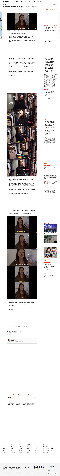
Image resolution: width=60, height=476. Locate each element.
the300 (25, 1)
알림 (51, 459)
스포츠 (52, 446)
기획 (35, 452)
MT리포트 (17, 1)
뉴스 (27, 446)
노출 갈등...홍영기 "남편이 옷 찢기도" (49, 170)
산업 (43, 448)
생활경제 (47, 448)
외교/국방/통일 (13, 450)
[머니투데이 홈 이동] (6, 465)
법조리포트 (20, 448)
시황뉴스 (4, 446)
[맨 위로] (58, 472)
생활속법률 (20, 450)
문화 (47, 452)
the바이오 (34, 1)
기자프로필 (52, 454)
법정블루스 (20, 452)
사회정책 (47, 450)
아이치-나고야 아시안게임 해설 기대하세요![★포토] (50, 233)
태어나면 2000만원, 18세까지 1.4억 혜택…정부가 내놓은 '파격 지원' (49, 104)
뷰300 (12, 454)
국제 (47, 454)
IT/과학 (44, 454)
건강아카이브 (28, 452)
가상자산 (4, 452)
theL (29, 1)
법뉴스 (20, 446)
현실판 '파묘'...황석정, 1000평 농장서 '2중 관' (50, 175)
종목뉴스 (4, 448)
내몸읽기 (28, 448)
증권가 (4, 454)
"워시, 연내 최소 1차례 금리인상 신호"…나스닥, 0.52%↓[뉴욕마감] (49, 38)
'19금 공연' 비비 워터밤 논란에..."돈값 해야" (50, 264)
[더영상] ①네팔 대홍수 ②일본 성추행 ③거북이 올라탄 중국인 (50, 244)
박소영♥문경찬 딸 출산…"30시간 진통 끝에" (50, 269)
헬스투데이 (28, 454)
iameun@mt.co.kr (13, 340)
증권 (21, 1)
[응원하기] (14, 339)
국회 (11, 446)
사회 (43, 450)
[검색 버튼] (54, 1)
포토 (51, 452)
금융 (43, 446)
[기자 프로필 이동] (9, 340)
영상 (51, 450)
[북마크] (54, 9)
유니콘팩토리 (39, 1)
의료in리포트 (28, 450)
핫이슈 (36, 448)
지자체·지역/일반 (13, 452)
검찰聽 (20, 454)
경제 (47, 446)
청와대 (12, 448)
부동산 (44, 452)
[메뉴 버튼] (56, 1)
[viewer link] (36, 28)
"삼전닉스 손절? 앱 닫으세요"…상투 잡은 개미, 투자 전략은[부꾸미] (49, 59)
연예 (5, 4)
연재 (35, 450)
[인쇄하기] (56, 9)
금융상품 (4, 450)
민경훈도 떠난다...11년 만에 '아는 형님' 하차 (50, 173)
